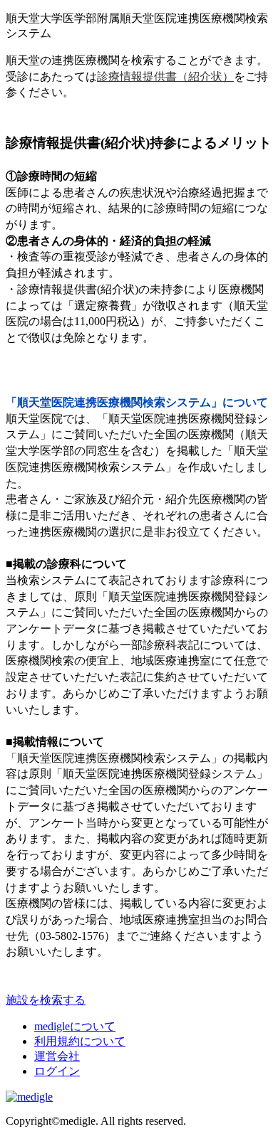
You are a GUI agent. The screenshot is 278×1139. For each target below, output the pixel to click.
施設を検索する (46, 1000)
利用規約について (79, 1041)
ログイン (57, 1071)
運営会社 (57, 1056)
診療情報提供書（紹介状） (165, 76)
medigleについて (74, 1026)
